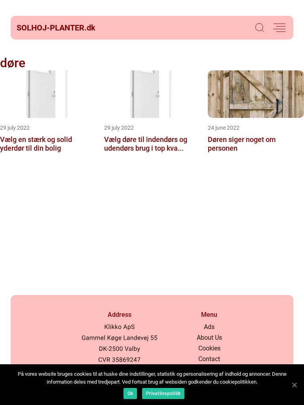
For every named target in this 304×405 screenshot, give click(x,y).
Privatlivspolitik (163, 393)
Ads (209, 327)
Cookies (209, 348)
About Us (209, 337)
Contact (209, 359)
